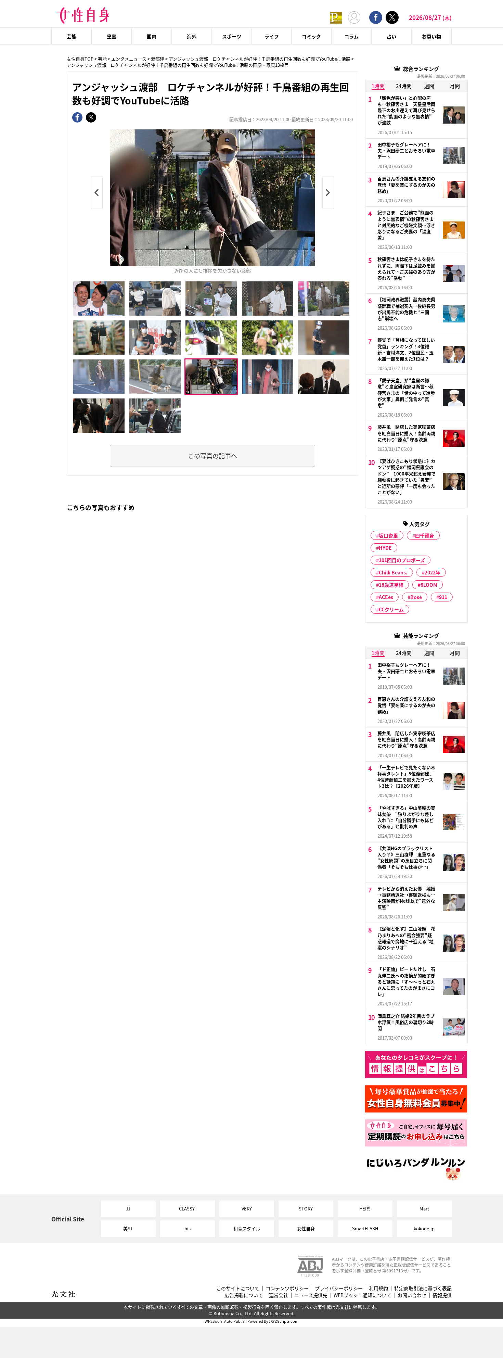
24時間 (404, 85)
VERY (247, 1208)
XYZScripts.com (284, 1321)
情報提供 (442, 1295)
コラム (351, 36)
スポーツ (231, 36)
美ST (128, 1228)
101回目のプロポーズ (402, 560)
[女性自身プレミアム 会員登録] (336, 17)
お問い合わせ (412, 1295)
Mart (424, 1208)
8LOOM (429, 584)
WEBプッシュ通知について (362, 1295)
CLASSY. (187, 1208)
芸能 (71, 36)
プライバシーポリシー (339, 1288)
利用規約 (378, 1288)
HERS (365, 1208)
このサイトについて (237, 1288)
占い (391, 36)
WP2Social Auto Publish (226, 1321)
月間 (455, 85)
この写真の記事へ (212, 455)
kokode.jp (424, 1228)
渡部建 (157, 58)
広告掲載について (243, 1295)
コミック (311, 36)
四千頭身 (424, 535)
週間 (429, 85)
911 (443, 597)
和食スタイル (246, 1228)
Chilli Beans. (393, 572)
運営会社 (278, 1295)
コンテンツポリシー (287, 1288)
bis (187, 1228)
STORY (306, 1208)
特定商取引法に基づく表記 (423, 1288)
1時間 (378, 85)
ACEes (386, 597)
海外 (191, 36)
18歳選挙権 (391, 584)
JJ (128, 1208)
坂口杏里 (388, 535)
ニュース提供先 (310, 1295)
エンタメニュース (128, 58)
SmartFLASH (365, 1228)
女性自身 (306, 1228)
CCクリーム (391, 609)
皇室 (111, 36)
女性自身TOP (80, 58)
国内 (151, 36)
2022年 (432, 572)
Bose (416, 597)
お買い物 (431, 36)
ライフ (272, 36)
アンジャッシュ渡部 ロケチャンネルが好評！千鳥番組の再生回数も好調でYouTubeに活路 (259, 58)
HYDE (385, 547)
